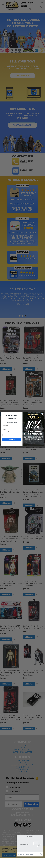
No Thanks (12, 443)
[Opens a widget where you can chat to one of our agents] (30, 845)
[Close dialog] (42, 414)
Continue (11, 439)
